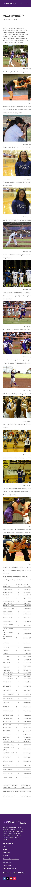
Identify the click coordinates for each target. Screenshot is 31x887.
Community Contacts (9, 868)
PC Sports (14, 19)
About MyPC (6, 852)
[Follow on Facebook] (4, 878)
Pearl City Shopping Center (11, 859)
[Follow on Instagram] (14, 878)
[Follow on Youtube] (11, 878)
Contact (5, 855)
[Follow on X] (7, 878)
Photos (5, 849)
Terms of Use (7, 862)
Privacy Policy (7, 865)
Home (5, 846)
